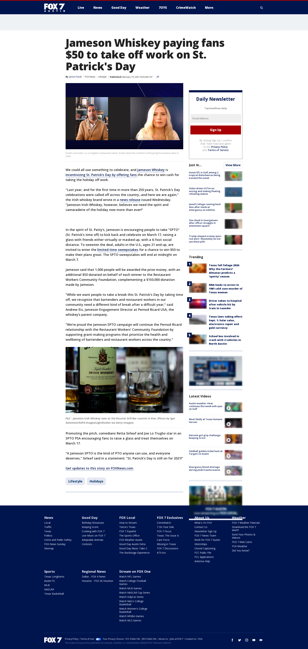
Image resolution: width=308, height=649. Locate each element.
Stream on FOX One (135, 571)
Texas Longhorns (54, 576)
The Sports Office (129, 535)
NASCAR (49, 589)
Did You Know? (240, 550)
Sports (49, 571)
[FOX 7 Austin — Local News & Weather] (56, 7)
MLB (47, 585)
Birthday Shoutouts (93, 522)
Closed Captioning (204, 548)
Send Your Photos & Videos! (243, 536)
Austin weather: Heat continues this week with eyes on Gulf (205, 406)
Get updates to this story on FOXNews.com (99, 468)
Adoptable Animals (92, 539)
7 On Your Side (165, 527)
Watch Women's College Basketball (133, 610)
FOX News (90, 76)
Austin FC (49, 580)
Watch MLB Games (130, 588)
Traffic (48, 527)
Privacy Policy (219, 147)
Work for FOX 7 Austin (207, 539)
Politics (48, 535)
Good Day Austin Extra (132, 544)
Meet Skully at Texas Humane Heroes (205, 421)
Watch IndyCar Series (131, 597)
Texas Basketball (54, 593)
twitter (239, 640)
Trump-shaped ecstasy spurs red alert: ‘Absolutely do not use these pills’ (205, 238)
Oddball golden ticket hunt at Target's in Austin (205, 452)
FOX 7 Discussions (167, 548)
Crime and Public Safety (57, 539)
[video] (233, 407)
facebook (232, 640)
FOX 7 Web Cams (242, 542)
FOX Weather (239, 546)
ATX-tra (161, 552)
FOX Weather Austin (130, 539)
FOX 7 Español (127, 531)
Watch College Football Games (132, 582)
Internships (200, 544)
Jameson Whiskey (151, 170)
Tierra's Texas (127, 527)
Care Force (163, 539)
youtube (254, 640)
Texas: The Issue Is (168, 535)
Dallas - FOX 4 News (94, 576)
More (209, 8)
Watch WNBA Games (131, 616)
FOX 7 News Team (205, 535)
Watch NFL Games (130, 576)
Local (47, 522)
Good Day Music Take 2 (133, 548)
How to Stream (128, 522)
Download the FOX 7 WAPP (244, 528)
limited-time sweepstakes (117, 249)
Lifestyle (102, 76)
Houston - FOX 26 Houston (97, 580)
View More (233, 165)
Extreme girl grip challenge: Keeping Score (205, 437)
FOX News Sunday (54, 544)
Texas (47, 531)
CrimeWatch (164, 522)
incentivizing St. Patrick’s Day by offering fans (102, 175)
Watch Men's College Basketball (131, 602)
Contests (87, 544)
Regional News (94, 571)
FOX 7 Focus (164, 531)
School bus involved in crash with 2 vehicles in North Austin (225, 339)
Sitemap (49, 548)
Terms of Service (218, 150)
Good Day (89, 517)
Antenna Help (202, 561)
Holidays (96, 481)
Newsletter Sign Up (205, 531)
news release (130, 200)
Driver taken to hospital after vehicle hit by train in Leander (225, 304)
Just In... (195, 165)
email (261, 640)
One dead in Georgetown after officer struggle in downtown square (203, 223)
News (48, 517)
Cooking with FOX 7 (93, 531)
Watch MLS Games (130, 620)
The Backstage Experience (134, 552)
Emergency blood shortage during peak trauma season (204, 468)
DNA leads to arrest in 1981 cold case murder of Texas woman (225, 288)
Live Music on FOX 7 (93, 535)
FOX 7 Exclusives (170, 517)
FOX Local (127, 517)
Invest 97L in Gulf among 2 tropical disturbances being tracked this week (204, 175)
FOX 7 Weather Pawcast (246, 522)
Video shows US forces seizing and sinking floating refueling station (204, 191)
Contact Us (200, 527)
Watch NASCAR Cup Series (134, 592)
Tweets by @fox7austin (204, 524)
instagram (247, 640)
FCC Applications (204, 557)
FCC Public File (202, 552)
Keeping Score (90, 527)
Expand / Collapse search (262, 7)
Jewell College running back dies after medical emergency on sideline (205, 207)
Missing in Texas (166, 544)
